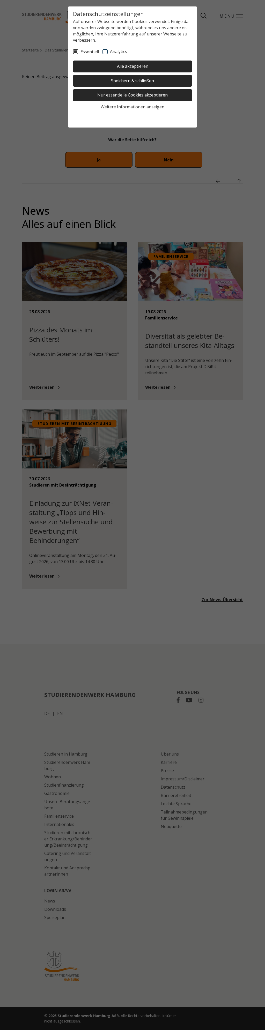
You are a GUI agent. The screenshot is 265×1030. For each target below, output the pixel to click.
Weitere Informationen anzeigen (132, 107)
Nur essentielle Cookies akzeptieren (132, 95)
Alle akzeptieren (132, 66)
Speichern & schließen (132, 81)
